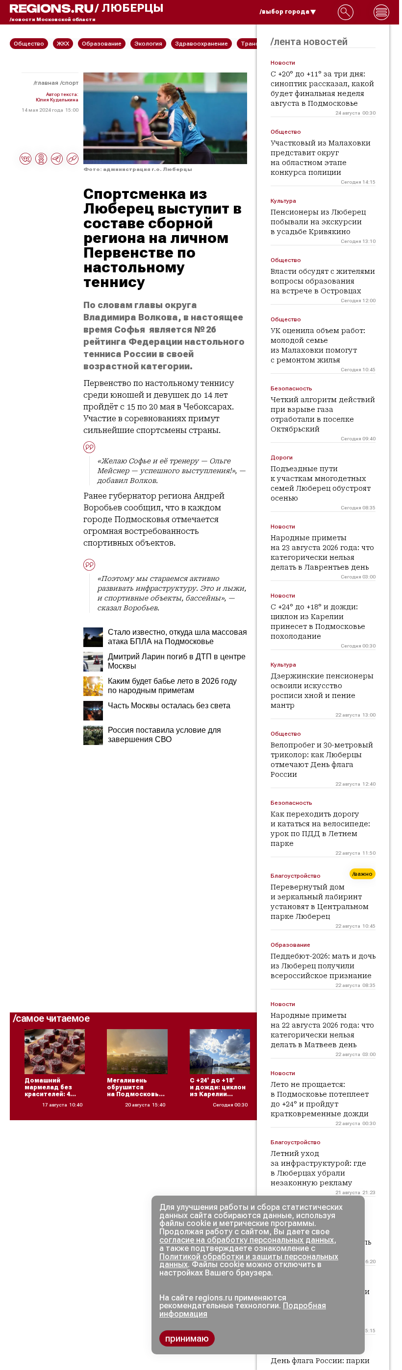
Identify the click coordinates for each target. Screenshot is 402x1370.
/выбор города (284, 11)
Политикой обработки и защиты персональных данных (248, 1261)
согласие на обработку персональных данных (246, 1240)
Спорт (70, 82)
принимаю (187, 1338)
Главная (46, 82)
